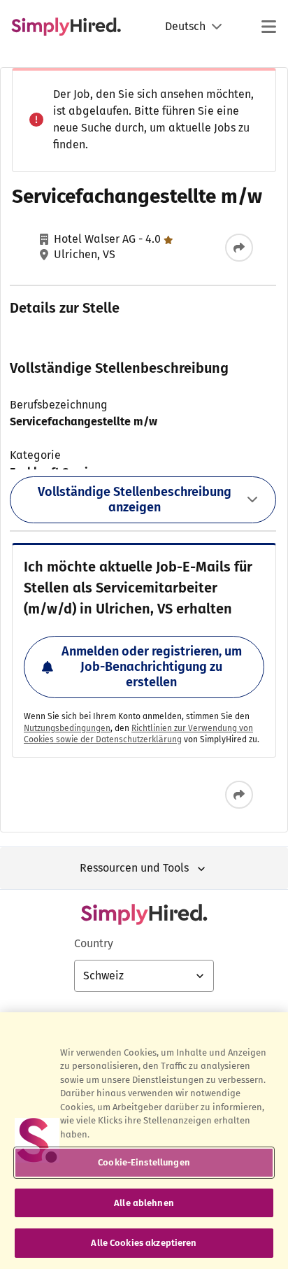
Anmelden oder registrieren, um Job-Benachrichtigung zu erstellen (152, 666)
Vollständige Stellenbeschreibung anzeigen (134, 499)
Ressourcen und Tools (134, 867)
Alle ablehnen (144, 1203)
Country (93, 943)
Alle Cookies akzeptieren (143, 1243)
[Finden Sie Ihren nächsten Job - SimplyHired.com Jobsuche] (66, 26)
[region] (144, 1140)
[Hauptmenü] (268, 26)
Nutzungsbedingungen (67, 728)
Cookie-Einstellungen (144, 1162)
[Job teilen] (239, 248)
